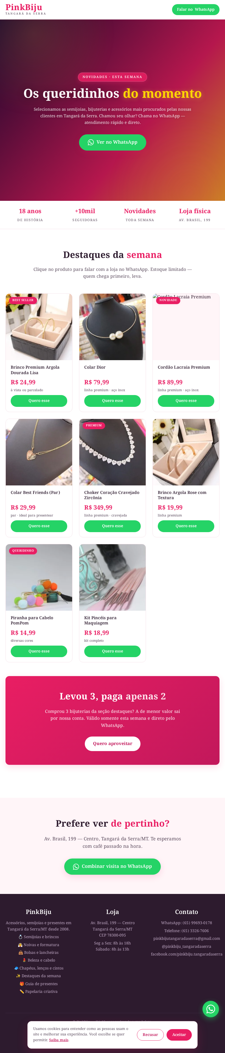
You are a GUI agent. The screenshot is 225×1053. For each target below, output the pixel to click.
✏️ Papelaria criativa (38, 991)
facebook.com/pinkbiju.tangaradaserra (187, 954)
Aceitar (179, 1035)
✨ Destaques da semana (38, 976)
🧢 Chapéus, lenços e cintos (38, 968)
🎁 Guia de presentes (38, 984)
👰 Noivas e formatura (38, 945)
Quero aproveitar (112, 744)
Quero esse (39, 401)
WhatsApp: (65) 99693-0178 (186, 923)
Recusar (150, 1035)
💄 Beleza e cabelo (38, 960)
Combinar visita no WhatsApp (117, 866)
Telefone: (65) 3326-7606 (186, 931)
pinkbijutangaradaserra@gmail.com (186, 938)
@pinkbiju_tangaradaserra (186, 946)
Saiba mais (58, 1040)
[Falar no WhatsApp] (211, 1009)
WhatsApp (196, 9)
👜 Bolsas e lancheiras (38, 952)
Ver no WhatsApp (117, 142)
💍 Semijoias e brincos (38, 937)
